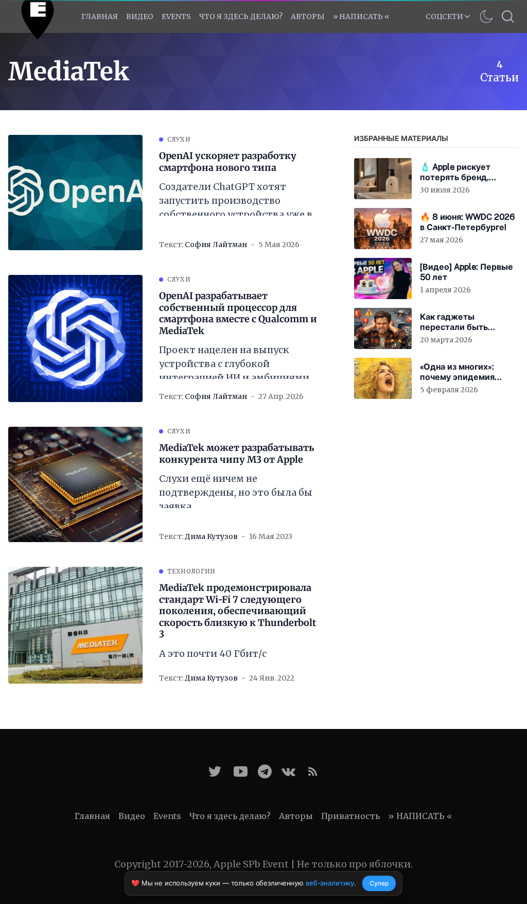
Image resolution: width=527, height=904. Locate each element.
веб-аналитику (330, 883)
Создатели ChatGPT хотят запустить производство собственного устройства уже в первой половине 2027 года (235, 201)
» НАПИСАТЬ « (361, 16)
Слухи (179, 139)
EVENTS (176, 16)
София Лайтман (216, 244)
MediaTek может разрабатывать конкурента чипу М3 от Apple (236, 453)
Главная (99, 16)
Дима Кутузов (211, 536)
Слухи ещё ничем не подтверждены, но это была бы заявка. (235, 492)
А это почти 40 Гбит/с (213, 653)
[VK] (288, 771)
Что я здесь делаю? (241, 16)
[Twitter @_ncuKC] (215, 771)
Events (167, 816)
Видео (139, 16)
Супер (379, 883)
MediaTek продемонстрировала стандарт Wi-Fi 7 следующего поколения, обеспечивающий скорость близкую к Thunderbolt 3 (237, 611)
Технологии (191, 571)
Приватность (350, 816)
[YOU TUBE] (241, 771)
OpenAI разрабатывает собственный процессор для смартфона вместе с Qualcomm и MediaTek (238, 313)
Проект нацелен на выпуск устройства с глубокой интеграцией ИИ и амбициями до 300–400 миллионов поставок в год (234, 364)
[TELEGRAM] (265, 771)
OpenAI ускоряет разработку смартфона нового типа (227, 161)
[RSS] (313, 771)
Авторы (308, 16)
